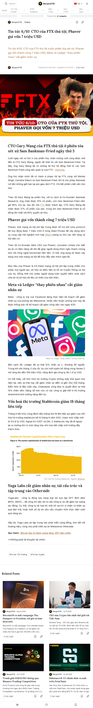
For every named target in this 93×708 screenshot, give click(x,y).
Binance (81, 479)
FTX (42, 205)
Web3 (49, 234)
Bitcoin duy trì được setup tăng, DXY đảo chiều (45, 533)
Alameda (59, 169)
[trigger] (10, 3)
